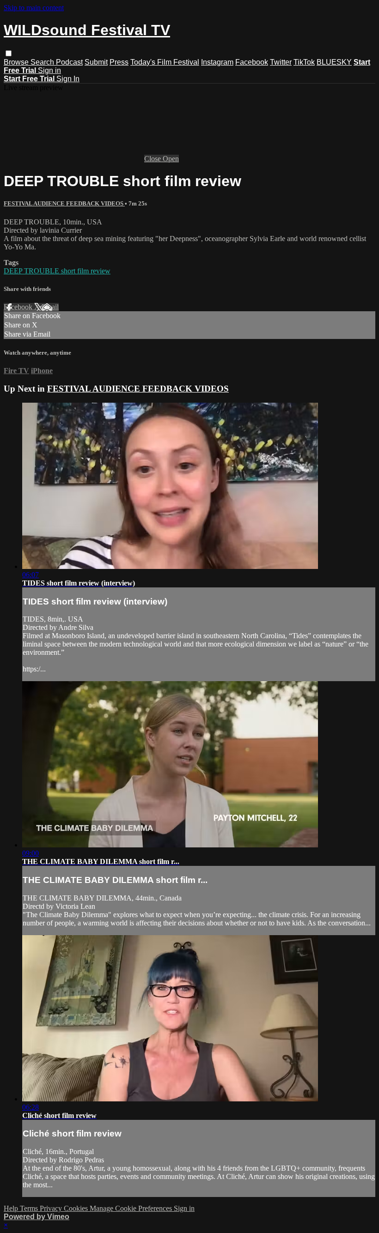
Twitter (281, 62)
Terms (30, 1208)
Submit (96, 62)
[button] (9, 53)
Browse (17, 62)
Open (171, 159)
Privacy (52, 1208)
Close (153, 159)
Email (50, 307)
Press (119, 62)
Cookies (77, 1208)
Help (12, 1208)
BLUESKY (334, 62)
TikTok (304, 62)
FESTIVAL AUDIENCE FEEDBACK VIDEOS (64, 203)
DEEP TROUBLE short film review (57, 271)
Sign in (49, 70)
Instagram (217, 62)
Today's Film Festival (164, 62)
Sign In (67, 79)
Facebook (251, 62)
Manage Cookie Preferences (132, 1208)
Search (43, 62)
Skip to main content (34, 8)
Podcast (69, 62)
